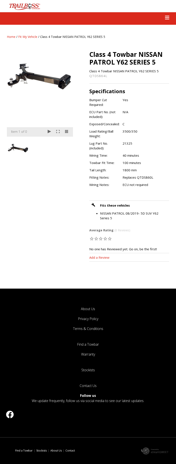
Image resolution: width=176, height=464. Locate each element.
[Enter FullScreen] (58, 132)
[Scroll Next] (66, 147)
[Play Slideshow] (49, 132)
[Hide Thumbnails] (66, 132)
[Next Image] (66, 93)
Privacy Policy (88, 318)
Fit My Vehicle (27, 37)
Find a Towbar (88, 344)
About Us (88, 308)
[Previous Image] (14, 93)
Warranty (88, 354)
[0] (92, 238)
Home (11, 37)
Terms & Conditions (88, 328)
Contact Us (88, 385)
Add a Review (99, 257)
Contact (70, 450)
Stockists (88, 370)
